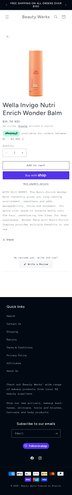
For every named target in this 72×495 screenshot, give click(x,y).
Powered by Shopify (49, 486)
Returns (12, 339)
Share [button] (10, 239)
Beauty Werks (29, 486)
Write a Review (39, 265)
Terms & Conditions (20, 347)
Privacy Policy (17, 355)
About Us (12, 371)
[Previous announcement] (6, 5)
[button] (7, 17)
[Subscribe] (56, 433)
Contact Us (14, 324)
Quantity (8, 146)
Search (11, 316)
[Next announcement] (65, 5)
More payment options (36, 184)
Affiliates (14, 363)
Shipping (22, 126)
